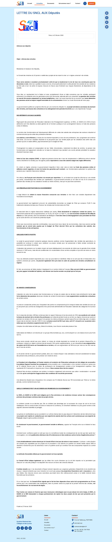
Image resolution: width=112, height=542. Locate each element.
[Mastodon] (26, 528)
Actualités (46, 522)
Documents (47, 525)
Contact (46, 530)
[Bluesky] (30, 528)
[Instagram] (22, 528)
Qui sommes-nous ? (49, 527)
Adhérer (91, 3)
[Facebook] (18, 528)
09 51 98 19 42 (78, 523)
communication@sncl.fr (80, 526)
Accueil (46, 519)
